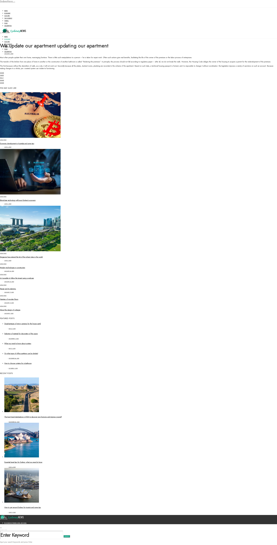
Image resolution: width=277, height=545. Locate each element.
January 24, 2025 (9, 271)
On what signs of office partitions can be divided (21, 353)
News (6, 11)
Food (6, 23)
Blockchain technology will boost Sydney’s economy (17, 200)
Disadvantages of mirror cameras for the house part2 (22, 323)
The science (8, 18)
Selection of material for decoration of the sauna (21, 333)
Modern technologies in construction (12, 267)
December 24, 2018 (14, 358)
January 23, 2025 (9, 281)
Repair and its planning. (8, 289)
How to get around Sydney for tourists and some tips (22, 507)
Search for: (3, 530)
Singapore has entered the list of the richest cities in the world (21, 257)
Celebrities (8, 26)
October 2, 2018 (13, 368)
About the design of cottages (10, 310)
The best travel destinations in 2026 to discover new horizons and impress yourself (33, 417)
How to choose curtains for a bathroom (17, 363)
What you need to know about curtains (17, 343)
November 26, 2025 (14, 422)
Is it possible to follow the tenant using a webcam (17, 278)
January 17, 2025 (9, 292)
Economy (7, 13)
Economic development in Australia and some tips (17, 143)
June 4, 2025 (7, 147)
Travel (6, 21)
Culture (7, 16)
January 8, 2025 (8, 313)
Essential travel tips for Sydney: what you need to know (23, 462)
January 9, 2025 (8, 54)
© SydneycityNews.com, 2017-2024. (15, 523)
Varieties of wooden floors (9, 299)
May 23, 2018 (12, 329)
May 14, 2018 (12, 348)
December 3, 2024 (14, 338)
